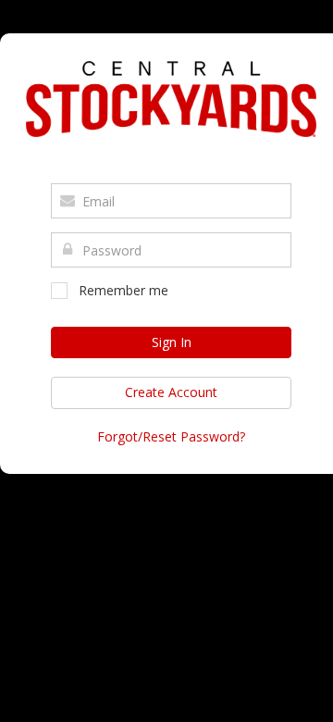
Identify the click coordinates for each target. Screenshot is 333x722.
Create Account (171, 392)
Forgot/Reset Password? (171, 436)
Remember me (123, 290)
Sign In (171, 342)
